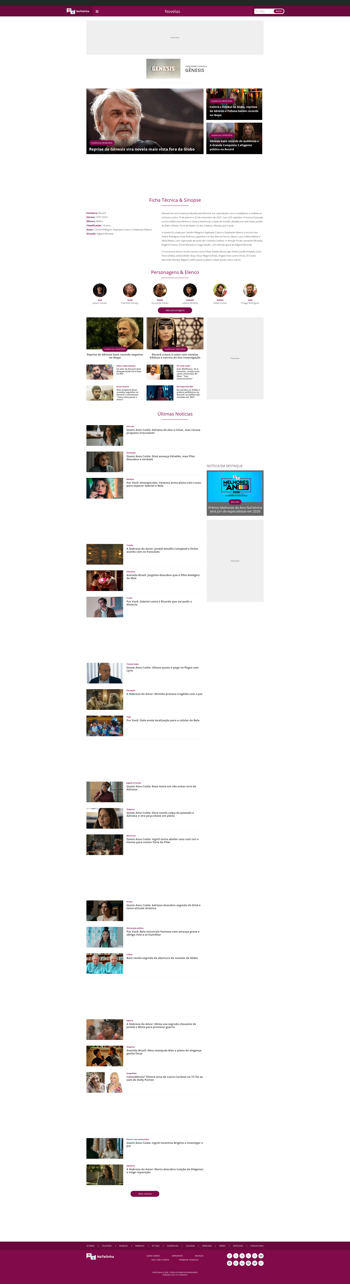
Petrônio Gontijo (129, 303)
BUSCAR (279, 11)
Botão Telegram (229, 1265)
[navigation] (97, 11)
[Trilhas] (104, 963)
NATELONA (238, 1245)
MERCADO (207, 1245)
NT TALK (156, 1245)
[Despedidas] (104, 1082)
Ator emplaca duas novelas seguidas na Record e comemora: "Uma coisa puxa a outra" (127, 394)
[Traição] (104, 554)
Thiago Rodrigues (250, 303)
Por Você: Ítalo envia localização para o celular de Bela (162, 720)
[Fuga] (104, 725)
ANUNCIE (199, 1255)
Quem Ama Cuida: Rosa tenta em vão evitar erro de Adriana (161, 787)
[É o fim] (104, 606)
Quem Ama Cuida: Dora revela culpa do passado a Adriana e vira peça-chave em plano (160, 814)
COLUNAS (190, 1245)
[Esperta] (104, 1029)
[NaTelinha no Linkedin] (242, 1263)
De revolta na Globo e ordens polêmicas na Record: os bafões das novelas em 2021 (188, 393)
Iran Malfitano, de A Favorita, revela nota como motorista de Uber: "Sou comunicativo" (188, 373)
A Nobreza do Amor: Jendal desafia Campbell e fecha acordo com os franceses (162, 550)
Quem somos (153, 1255)
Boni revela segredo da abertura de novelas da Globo (162, 958)
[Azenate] (190, 290)
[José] (100, 290)
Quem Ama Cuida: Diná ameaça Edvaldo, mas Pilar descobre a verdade (160, 457)
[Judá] (250, 290)
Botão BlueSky (254, 1265)
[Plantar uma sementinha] (104, 1148)
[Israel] (130, 290)
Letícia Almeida (190, 303)
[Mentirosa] (104, 844)
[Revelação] (104, 461)
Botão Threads (261, 1265)
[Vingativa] (104, 1055)
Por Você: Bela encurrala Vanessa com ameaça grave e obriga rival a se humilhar (163, 933)
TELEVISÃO (107, 1245)
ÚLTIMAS (90, 1245)
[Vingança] (104, 818)
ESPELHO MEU (257, 1245)
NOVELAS (123, 1245)
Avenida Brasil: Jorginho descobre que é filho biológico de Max (163, 576)
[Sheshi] (160, 290)
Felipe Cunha (220, 303)
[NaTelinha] (78, 11)
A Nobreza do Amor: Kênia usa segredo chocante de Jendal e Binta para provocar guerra (161, 1025)
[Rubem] (220, 290)
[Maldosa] (104, 488)
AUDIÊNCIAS (172, 1245)
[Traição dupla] (104, 673)
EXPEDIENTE (177, 1255)
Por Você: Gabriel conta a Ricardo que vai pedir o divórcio (159, 603)
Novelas (172, 11)
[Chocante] (104, 580)
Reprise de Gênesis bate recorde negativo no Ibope (115, 356)
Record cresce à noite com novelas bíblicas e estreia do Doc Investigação (175, 356)
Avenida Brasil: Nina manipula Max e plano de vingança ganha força (164, 1052)
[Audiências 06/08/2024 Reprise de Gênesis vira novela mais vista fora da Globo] (145, 121)
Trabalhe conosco (189, 1259)
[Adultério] (104, 1174)
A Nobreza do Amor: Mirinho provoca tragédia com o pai (164, 694)
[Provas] (104, 910)
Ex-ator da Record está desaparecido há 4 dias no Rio (128, 371)
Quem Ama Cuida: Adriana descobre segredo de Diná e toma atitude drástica (163, 906)
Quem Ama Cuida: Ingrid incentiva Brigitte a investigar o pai (164, 1144)
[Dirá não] (104, 435)
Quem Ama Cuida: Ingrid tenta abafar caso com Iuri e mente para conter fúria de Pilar (162, 840)
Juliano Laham (100, 303)
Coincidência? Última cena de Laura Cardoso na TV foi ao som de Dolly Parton (164, 1078)
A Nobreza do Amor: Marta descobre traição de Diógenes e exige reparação (164, 1170)
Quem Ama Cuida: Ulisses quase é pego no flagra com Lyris (162, 669)
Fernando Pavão (160, 303)
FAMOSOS (139, 1245)
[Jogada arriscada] (104, 791)
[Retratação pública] (104, 937)
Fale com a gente (160, 1259)
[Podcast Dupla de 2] (248, 1263)
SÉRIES (222, 1245)
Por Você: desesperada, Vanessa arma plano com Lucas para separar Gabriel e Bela (163, 484)
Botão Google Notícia (235, 1265)
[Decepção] (104, 699)
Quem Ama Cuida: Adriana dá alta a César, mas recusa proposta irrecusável (163, 431)
